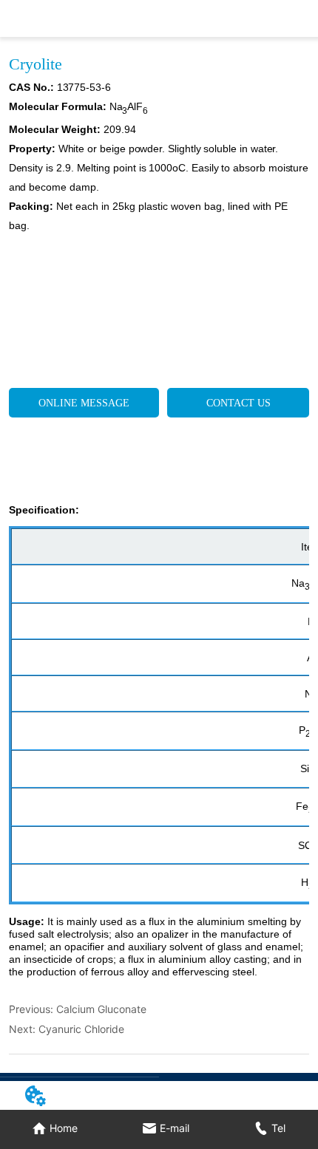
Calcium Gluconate (101, 1009)
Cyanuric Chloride (81, 1029)
